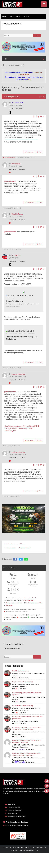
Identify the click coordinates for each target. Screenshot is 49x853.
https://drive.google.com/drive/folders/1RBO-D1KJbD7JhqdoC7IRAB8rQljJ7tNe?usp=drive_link (21, 428)
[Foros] (4, 65)
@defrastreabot (10, 181)
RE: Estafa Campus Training (22, 706)
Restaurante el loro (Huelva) (22, 682)
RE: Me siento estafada (20, 671)
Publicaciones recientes (14, 603)
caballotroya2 (16, 163)
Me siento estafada (30, 598)
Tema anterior (10, 548)
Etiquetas (9, 605)
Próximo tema (24, 548)
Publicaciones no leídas (34, 603)
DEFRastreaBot (17, 103)
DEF (16, 678)
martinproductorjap (18, 374)
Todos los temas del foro (14, 544)
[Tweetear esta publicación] (41, 117)
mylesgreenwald (28, 600)
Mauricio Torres (17, 214)
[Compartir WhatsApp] (44, 117)
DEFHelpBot (16, 255)
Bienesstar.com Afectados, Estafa (15, 16)
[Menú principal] (44, 4)
